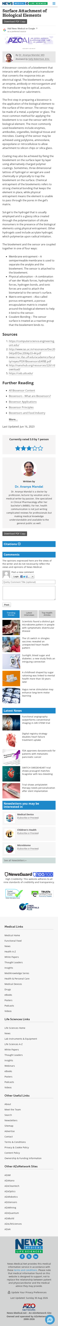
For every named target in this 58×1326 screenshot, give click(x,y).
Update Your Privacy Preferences (29, 1292)
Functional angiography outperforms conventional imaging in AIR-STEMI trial (36, 719)
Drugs (8, 989)
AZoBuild (9, 1218)
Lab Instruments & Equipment (21, 1038)
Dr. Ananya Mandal (29, 486)
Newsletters (11, 1120)
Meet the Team (13, 1109)
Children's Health (26, 829)
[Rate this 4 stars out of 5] (35, 448)
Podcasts (9, 1005)
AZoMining (10, 1207)
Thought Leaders (14, 962)
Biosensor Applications (23, 401)
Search (8, 1114)
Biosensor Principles (21, 407)
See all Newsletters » (15, 860)
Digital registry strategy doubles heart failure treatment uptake (34, 736)
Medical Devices (13, 984)
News (7, 946)
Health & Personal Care (17, 978)
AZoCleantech (12, 1185)
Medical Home (12, 935)
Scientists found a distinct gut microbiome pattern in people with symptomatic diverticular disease (38, 626)
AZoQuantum (12, 1212)
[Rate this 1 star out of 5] (18, 448)
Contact (9, 1136)
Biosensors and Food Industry (27, 413)
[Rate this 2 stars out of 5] (23, 448)
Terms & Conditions (15, 1142)
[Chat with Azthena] (50, 1319)
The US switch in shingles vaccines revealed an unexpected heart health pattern (36, 643)
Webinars (10, 1065)
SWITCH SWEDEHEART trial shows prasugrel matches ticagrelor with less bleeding (37, 770)
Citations (11, 544)
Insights (9, 967)
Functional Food (13, 940)
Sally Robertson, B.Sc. (39, 58)
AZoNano (9, 1180)
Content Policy (12, 1152)
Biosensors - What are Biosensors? (30, 396)
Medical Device (25, 814)
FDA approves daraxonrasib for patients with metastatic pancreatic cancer (39, 753)
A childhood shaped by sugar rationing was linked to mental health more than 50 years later (38, 677)
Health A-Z (10, 951)
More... (13, 419)
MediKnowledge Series (17, 973)
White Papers (12, 956)
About (8, 1104)
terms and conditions (25, 1270)
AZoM (8, 1175)
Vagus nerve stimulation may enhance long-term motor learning (37, 692)
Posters (8, 1000)
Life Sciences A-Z (14, 1044)
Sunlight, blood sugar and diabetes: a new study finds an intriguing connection (38, 658)
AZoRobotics (11, 1196)
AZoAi (8, 1229)
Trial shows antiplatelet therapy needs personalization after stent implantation (38, 788)
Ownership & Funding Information (23, 1158)
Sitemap (9, 1125)
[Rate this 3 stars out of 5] (29, 448)
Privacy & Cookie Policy (17, 1147)
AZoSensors (11, 1202)
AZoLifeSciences (13, 1223)
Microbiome (24, 845)
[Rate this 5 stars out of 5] (40, 448)
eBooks (8, 994)
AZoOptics (10, 1191)
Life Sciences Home (15, 1027)
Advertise (10, 1131)
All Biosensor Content (22, 390)
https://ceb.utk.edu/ (21, 373)
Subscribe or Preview (28, 817)
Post (6, 604)
